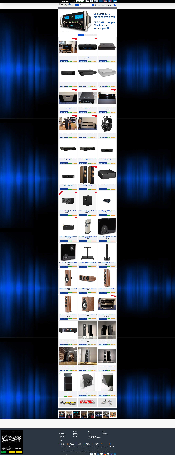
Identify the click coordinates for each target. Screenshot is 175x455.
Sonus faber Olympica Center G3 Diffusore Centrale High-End (88, 288)
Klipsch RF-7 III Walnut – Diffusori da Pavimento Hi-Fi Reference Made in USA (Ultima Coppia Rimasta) (88, 185)
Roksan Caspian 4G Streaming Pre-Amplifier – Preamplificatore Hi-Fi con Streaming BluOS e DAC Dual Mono (88, 159)
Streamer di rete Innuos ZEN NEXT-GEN (107, 82)
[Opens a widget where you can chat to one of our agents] (3, 453)
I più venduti (86, 34)
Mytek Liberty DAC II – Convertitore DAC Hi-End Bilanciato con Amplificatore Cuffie (88, 108)
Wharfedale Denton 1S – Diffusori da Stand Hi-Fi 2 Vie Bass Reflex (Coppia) (87, 211)
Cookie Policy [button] (9, 449)
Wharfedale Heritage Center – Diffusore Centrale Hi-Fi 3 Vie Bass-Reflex (68, 211)
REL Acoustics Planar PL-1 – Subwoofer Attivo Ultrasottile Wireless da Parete (68, 263)
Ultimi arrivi (80, 34)
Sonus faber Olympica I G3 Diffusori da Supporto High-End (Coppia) (88, 314)
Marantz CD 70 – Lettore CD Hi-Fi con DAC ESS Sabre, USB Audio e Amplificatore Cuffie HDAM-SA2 (107, 159)
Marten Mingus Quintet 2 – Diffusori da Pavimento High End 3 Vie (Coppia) (87, 366)
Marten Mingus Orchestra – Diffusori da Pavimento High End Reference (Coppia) (107, 366)
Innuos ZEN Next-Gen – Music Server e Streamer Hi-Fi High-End (107, 56)
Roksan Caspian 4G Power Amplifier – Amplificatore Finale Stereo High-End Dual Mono (68, 159)
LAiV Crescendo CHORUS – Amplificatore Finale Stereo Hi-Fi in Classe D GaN (107, 185)
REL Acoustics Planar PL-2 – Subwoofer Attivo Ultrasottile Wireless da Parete (107, 237)
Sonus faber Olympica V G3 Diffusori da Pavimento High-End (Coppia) (107, 288)
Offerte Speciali (93, 34)
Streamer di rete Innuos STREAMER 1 (68, 82)
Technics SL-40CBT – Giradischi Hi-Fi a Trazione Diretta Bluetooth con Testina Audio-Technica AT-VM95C (107, 211)
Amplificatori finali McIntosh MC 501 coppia (68, 56)
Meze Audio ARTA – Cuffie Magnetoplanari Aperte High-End (107, 133)
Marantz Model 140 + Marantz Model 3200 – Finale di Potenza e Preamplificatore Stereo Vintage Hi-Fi (107, 314)
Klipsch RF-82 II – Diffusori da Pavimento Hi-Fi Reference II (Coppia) (68, 133)
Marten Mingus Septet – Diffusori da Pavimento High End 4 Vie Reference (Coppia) (68, 366)
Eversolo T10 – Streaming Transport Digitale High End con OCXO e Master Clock (68, 340)
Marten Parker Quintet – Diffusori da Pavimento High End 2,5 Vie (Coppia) (107, 340)
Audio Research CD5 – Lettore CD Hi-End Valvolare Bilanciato (88, 133)
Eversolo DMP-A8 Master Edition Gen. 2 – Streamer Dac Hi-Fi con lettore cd (87, 57)
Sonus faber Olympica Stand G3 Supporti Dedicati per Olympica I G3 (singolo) (107, 263)
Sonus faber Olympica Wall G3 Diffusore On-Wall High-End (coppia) (68, 288)
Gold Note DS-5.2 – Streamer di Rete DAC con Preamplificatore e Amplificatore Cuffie (68, 237)
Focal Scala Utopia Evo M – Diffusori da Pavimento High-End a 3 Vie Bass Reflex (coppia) (88, 237)
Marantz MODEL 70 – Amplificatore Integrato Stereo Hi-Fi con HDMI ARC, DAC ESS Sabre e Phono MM (68, 185)
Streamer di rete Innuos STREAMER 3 (87, 82)
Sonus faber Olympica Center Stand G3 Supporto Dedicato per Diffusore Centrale (87, 263)
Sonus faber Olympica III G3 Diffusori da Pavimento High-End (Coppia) (68, 314)
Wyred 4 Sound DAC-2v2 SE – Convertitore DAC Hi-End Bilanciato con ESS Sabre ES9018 (68, 108)
